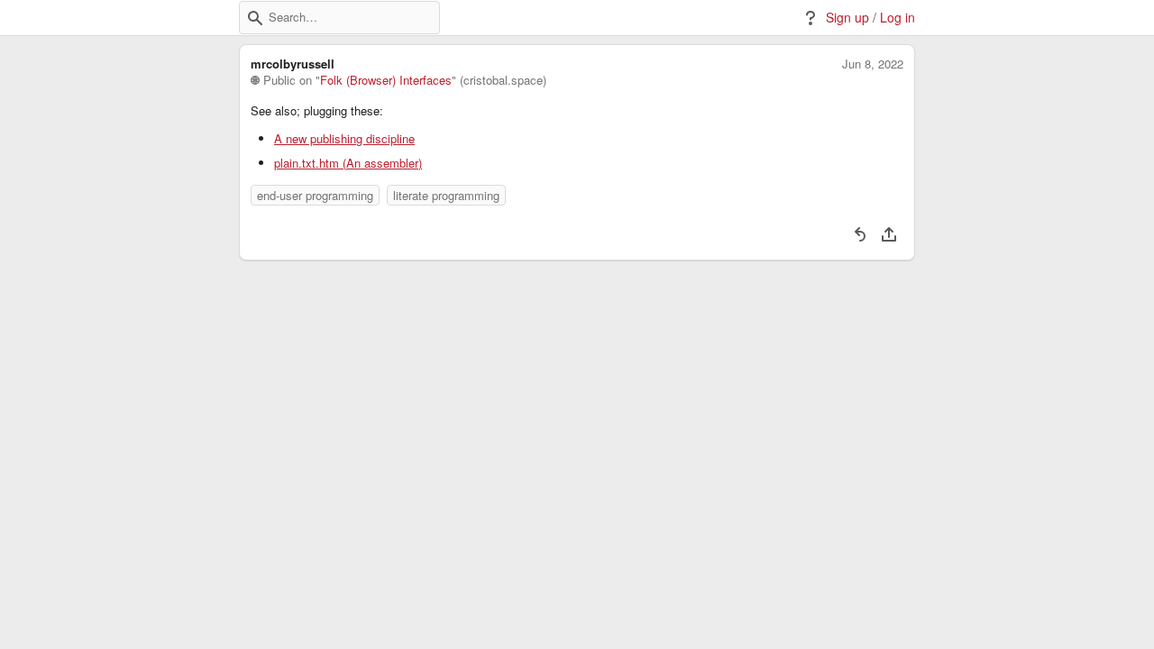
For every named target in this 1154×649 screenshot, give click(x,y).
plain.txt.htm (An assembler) (348, 163)
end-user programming (315, 195)
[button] (255, 18)
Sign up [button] (847, 17)
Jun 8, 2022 (872, 64)
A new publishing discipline (344, 139)
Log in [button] (897, 17)
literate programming (446, 195)
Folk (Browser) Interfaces (386, 80)
